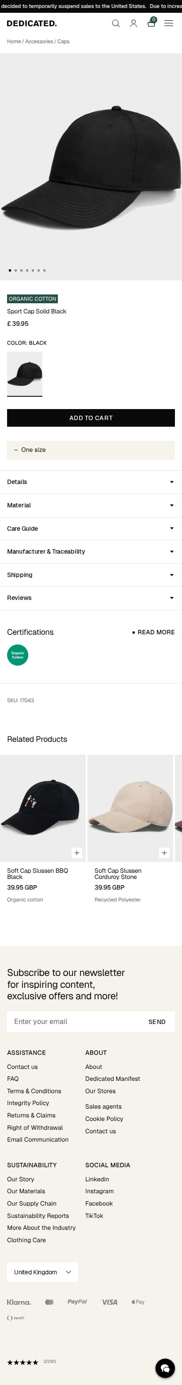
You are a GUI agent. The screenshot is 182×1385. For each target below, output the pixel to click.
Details (17, 482)
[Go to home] (32, 23)
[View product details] (43, 883)
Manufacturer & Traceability (46, 551)
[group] (43, 833)
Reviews (19, 598)
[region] (91, 832)
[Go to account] (133, 23)
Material (19, 505)
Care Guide (22, 528)
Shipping (20, 575)
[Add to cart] (77, 853)
